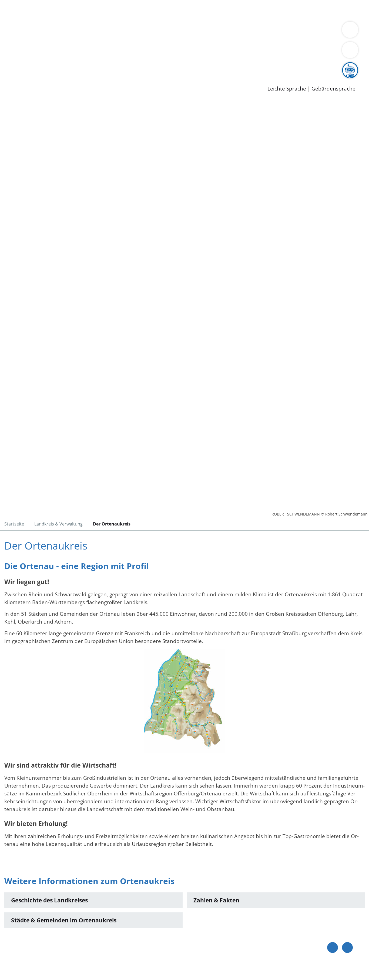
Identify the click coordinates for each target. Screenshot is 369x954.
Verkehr (109, 10)
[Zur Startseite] (47, 144)
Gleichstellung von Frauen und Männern (64, 38)
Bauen (23, 10)
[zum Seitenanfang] (347, 947)
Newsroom (13, 73)
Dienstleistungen (20, 3)
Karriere (10, 59)
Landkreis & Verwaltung (29, 24)
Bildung (150, 31)
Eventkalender (73, 66)
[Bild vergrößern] (184, 701)
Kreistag (10, 45)
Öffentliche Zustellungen (93, 79)
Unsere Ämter (17, 17)
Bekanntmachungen (321, 31)
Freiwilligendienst (190, 66)
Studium (131, 66)
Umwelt (316, 10)
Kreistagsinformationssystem (50, 52)
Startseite (14, 524)
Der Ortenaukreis (36, 31)
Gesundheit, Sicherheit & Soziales (99, 31)
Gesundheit (291, 10)
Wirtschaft (263, 10)
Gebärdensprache (333, 88)
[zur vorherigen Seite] (332, 947)
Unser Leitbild (230, 66)
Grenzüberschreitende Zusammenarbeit (163, 38)
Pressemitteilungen (38, 79)
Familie (128, 10)
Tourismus (282, 31)
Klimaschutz (253, 31)
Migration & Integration (167, 10)
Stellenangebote (34, 66)
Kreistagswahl (130, 52)
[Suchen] (350, 50)
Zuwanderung (178, 31)
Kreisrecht (99, 52)
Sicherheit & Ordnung (223, 10)
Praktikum (155, 66)
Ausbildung (106, 66)
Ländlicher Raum (216, 31)
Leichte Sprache (286, 88)
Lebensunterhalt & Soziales (65, 10)
